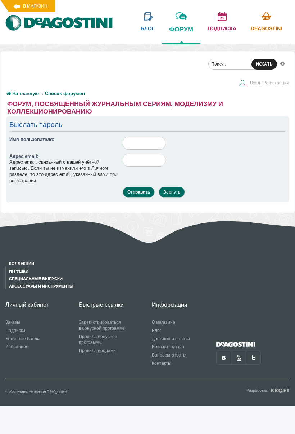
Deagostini (266, 28)
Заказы (12, 322)
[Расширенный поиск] (282, 63)
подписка (222, 28)
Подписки (15, 330)
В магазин (35, 6)
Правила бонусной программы (98, 339)
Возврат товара (168, 346)
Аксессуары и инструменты (41, 286)
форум (181, 29)
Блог (156, 330)
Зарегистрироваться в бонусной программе (102, 325)
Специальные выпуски (36, 278)
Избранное (16, 346)
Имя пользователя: (31, 139)
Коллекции (21, 263)
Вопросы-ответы (169, 355)
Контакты (161, 363)
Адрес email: (23, 156)
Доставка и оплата (171, 338)
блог (148, 28)
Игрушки (18, 271)
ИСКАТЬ (264, 64)
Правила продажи (97, 350)
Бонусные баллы (22, 338)
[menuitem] (264, 84)
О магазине (163, 322)
